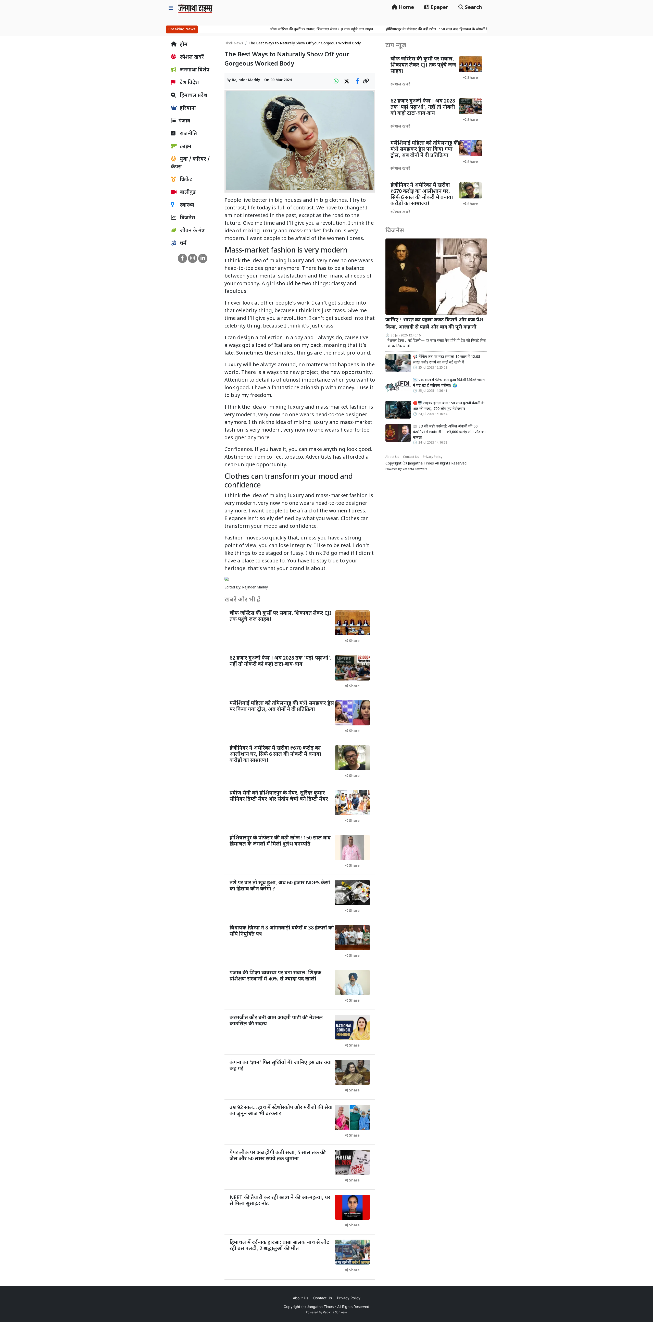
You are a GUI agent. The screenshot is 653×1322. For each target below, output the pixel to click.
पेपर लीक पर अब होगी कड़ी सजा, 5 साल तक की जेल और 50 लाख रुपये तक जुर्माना (278, 1156)
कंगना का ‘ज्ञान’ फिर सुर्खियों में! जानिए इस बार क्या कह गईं (281, 1066)
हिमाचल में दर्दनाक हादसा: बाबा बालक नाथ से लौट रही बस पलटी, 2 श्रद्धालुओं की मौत (279, 1245)
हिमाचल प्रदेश (193, 95)
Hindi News (233, 43)
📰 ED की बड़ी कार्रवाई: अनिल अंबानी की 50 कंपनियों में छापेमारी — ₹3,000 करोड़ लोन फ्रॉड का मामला (449, 432)
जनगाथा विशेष (194, 70)
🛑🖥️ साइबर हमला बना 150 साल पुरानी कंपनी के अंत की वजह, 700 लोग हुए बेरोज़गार (448, 406)
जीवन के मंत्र (192, 231)
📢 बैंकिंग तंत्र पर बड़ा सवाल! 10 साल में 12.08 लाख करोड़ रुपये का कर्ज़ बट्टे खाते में (446, 360)
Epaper (438, 7)
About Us (392, 457)
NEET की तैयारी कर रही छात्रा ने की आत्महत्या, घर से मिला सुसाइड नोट (280, 1200)
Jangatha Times (421, 463)
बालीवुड (187, 192)
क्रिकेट (185, 180)
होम (183, 44)
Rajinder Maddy (246, 80)
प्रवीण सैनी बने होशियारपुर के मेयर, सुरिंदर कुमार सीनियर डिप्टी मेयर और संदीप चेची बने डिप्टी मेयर (279, 796)
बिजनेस (187, 218)
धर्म (182, 243)
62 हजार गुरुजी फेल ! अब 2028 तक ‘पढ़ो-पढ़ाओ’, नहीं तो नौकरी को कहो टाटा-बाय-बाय (281, 661)
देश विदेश (189, 83)
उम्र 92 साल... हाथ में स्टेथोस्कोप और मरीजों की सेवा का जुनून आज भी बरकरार (281, 1110)
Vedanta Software (415, 469)
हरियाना (187, 108)
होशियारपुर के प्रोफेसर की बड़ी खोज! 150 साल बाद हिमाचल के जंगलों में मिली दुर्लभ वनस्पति (395, 29)
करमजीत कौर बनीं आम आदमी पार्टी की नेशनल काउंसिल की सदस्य (276, 1021)
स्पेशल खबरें (191, 57)
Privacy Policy (432, 457)
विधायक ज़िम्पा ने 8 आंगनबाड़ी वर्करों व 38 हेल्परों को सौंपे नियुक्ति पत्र (282, 931)
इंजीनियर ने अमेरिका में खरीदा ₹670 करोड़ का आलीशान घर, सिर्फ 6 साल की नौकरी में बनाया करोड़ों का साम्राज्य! (275, 754)
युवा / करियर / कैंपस (190, 163)
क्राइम (185, 146)
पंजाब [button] (184, 121)
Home (405, 7)
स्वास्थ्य (186, 205)
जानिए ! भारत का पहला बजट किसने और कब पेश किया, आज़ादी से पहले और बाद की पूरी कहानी (434, 324)
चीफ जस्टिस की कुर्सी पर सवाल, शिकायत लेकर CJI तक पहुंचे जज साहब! (266, 29)
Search (472, 7)
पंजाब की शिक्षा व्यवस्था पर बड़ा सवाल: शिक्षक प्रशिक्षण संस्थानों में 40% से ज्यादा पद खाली (275, 976)
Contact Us (411, 457)
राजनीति (188, 134)
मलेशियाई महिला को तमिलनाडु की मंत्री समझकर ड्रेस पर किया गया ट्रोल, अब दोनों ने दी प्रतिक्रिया (282, 706)
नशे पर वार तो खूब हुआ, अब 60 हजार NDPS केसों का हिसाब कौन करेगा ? (280, 886)
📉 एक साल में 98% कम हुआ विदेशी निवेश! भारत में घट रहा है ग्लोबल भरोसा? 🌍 (449, 383)
